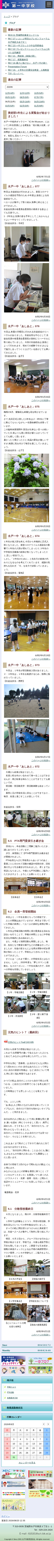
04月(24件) (39, 101)
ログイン (6, 1516)
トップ (7, 16)
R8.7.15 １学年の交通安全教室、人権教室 (28, 70)
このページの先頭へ (40, 180)
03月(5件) (10, 106)
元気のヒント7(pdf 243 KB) (21, 1042)
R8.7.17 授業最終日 (18, 59)
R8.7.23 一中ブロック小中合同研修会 (25, 45)
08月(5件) (24, 97)
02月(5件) (24, 106)
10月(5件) (39, 93)
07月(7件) (39, 97)
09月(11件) (10, 97)
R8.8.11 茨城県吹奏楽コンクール (23, 35)
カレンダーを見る (27, 1462)
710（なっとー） (16, 73)
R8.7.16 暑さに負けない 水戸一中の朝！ (28, 63)
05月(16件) (25, 101)
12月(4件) (10, 93)
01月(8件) (39, 106)
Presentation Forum (17, 66)
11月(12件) (25, 93)
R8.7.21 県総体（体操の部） (22, 56)
